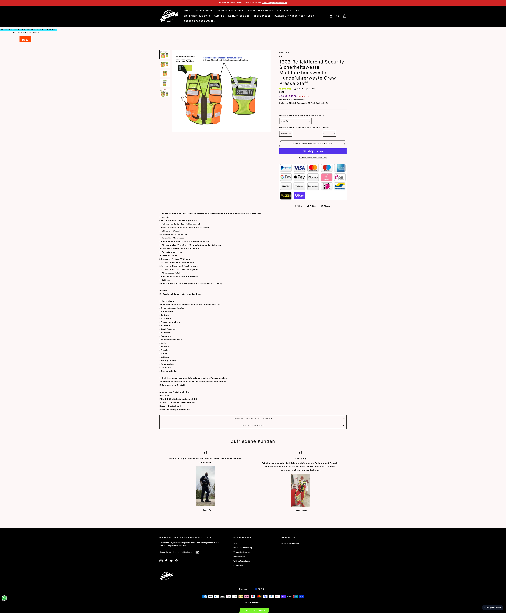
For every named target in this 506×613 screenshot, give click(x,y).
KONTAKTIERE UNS (239, 16)
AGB (235, 543)
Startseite (283, 53)
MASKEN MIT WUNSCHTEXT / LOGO (294, 16)
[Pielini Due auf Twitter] (171, 560)
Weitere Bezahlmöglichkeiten (313, 158)
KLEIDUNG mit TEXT (289, 11)
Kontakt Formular (253, 425)
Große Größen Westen (199, 21)
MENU (25, 40)
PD (280, 57)
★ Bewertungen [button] (254, 610)
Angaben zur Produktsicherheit (253, 418)
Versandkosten (299, 100)
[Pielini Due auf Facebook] (166, 560)
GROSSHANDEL (262, 16)
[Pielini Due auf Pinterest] (176, 560)
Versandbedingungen (242, 552)
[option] (253, 2)
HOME (187, 11)
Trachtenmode (203, 11)
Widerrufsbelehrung (241, 561)
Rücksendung (239, 557)
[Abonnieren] (197, 552)
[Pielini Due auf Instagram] (161, 560)
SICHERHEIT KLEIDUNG (197, 16)
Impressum (238, 565)
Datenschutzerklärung (242, 548)
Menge (326, 128)
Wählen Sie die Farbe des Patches (299, 128)
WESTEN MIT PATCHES (260, 11)
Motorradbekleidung (230, 11)
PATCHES (219, 16)
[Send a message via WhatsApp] (4, 598)
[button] (285, 89)
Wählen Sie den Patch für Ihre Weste (301, 115)
